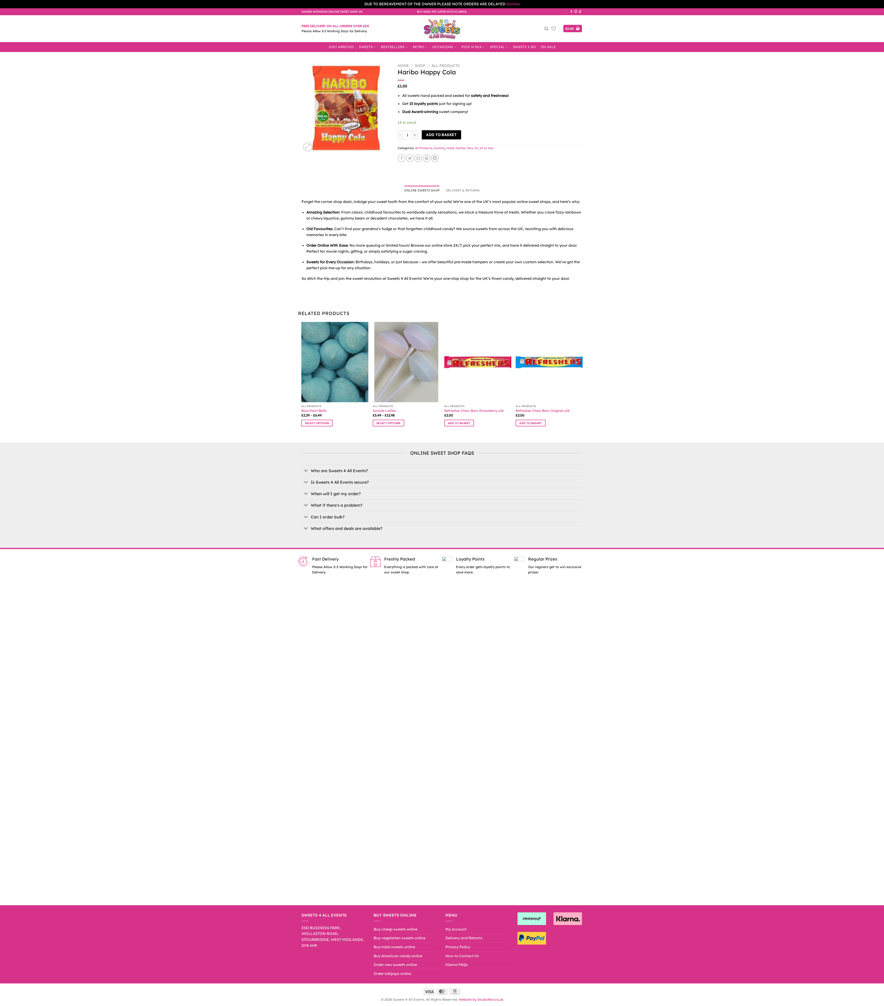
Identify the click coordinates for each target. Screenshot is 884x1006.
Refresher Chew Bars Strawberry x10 (474, 411)
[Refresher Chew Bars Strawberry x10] (477, 362)
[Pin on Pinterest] (426, 158)
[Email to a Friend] (418, 158)
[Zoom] (307, 146)
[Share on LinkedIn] (435, 158)
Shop (420, 65)
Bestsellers (392, 47)
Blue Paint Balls (314, 411)
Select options (317, 423)
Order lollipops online (392, 973)
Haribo (460, 148)
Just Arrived (341, 47)
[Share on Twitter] (410, 158)
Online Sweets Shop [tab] (421, 190)
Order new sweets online (395, 964)
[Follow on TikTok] (580, 11)
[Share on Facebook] (401, 158)
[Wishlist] (553, 28)
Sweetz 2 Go (524, 47)
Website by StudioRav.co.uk (481, 999)
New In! (472, 148)
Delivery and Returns (463, 938)
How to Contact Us (462, 956)
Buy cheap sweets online (395, 929)
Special (497, 47)
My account (455, 929)
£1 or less (486, 148)
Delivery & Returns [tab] (463, 190)
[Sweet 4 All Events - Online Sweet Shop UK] (442, 28)
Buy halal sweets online (394, 947)
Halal (450, 148)
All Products (445, 65)
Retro (418, 47)
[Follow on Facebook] (571, 11)
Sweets (366, 47)
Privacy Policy (457, 947)
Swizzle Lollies (384, 411)
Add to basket (441, 134)
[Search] (546, 28)
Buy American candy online (398, 956)
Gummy (439, 148)
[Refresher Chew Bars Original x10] (549, 362)
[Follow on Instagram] (575, 11)
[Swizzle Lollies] (406, 362)
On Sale (548, 47)
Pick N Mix (471, 47)
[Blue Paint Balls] (334, 362)
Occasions (442, 47)
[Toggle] (306, 471)
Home (403, 65)
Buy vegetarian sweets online (399, 938)
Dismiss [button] (513, 4)
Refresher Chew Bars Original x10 (543, 411)
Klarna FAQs (456, 964)
